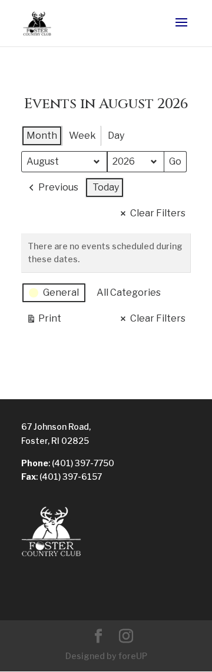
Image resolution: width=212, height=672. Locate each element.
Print (43, 321)
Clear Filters (158, 213)
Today (105, 187)
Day (116, 135)
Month (41, 135)
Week (82, 135)
